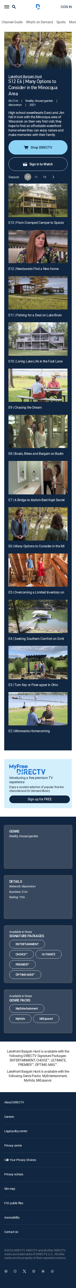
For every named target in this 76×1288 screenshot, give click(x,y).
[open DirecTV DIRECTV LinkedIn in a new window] (6, 1271)
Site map (9, 1189)
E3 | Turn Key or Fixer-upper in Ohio (33, 684)
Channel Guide (12, 22)
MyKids (20, 1019)
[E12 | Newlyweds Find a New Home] (38, 246)
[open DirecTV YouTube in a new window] (43, 1271)
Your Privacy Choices (23, 1160)
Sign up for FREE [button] (40, 799)
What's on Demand (39, 22)
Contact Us (11, 1232)
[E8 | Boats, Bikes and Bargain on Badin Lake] (38, 431)
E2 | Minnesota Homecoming (29, 731)
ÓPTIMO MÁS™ (25, 975)
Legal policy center (15, 1131)
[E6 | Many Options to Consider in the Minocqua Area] (38, 524)
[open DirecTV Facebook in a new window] (15, 1271)
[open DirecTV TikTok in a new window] (52, 1271)
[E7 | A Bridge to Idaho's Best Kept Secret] (38, 477)
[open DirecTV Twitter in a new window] (24, 1271)
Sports (61, 22)
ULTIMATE (48, 954)
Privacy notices (13, 1174)
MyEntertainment (27, 1008)
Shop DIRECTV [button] (41, 147)
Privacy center (13, 1145)
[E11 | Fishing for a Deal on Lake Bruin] (38, 293)
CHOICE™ (22, 954)
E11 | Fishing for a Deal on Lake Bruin (35, 315)
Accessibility (11, 1217)
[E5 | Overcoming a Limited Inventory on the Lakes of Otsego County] (38, 570)
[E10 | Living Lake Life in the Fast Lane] (38, 339)
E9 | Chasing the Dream (25, 407)
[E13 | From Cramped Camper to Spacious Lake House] (38, 200)
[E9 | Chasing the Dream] (38, 385)
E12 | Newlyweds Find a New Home (33, 268)
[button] (6, 6)
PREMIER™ (22, 964)
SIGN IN (66, 6)
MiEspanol (46, 1019)
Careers (9, 1117)
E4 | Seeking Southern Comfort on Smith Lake (40, 638)
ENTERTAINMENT (27, 944)
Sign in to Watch (41, 164)
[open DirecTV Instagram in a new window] (33, 1271)
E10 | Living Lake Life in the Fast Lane (35, 361)
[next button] (53, 176)
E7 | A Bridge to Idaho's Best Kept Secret (36, 500)
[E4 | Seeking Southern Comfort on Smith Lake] (38, 616)
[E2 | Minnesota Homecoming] (38, 709)
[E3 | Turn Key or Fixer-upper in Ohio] (38, 662)
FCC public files (13, 1203)
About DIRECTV (14, 1102)
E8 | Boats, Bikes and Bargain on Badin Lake (39, 453)
